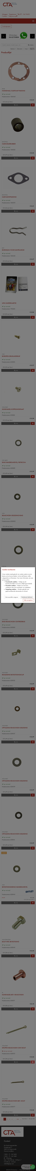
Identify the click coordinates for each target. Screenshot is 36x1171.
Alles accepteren (28, 600)
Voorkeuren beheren (26, 597)
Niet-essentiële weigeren (11, 597)
